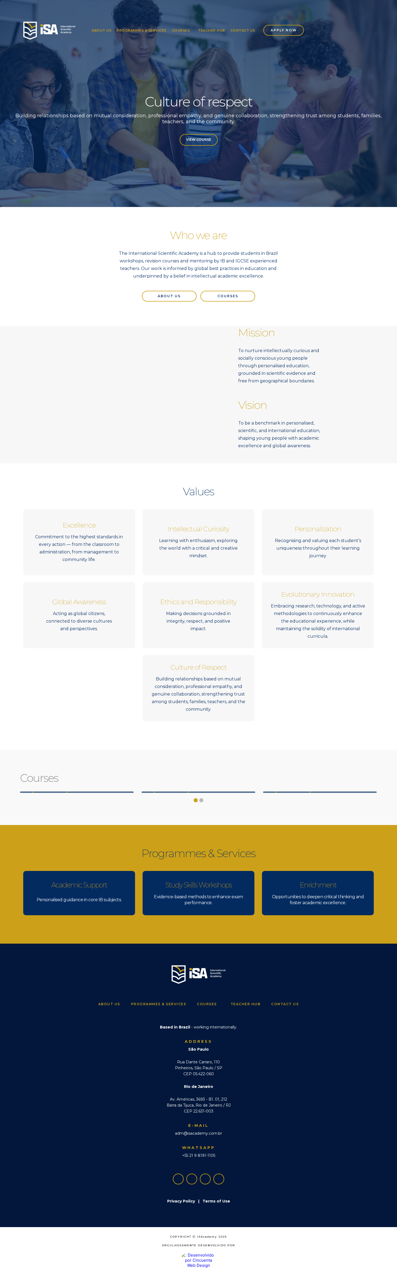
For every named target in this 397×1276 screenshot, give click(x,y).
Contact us (242, 30)
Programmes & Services (141, 30)
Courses (181, 30)
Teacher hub (211, 30)
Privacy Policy (181, 1201)
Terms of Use (216, 1201)
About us (101, 30)
